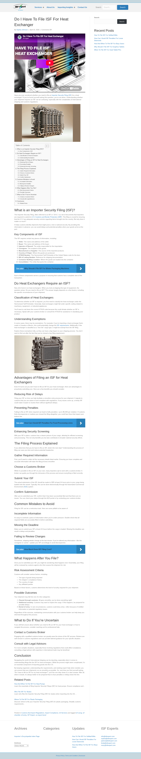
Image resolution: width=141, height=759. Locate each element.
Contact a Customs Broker (27, 196)
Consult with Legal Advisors (27, 199)
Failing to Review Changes (27, 185)
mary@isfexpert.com (108, 745)
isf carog (79, 713)
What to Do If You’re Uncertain (26, 194)
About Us (51, 7)
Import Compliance (51, 713)
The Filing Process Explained (26, 168)
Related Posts (23, 203)
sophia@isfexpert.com (109, 738)
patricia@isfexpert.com (109, 741)
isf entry (24, 715)
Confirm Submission (25, 177)
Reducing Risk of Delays (26, 162)
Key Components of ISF (26, 151)
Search (98, 7)
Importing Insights (65, 7)
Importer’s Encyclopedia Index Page (27, 736)
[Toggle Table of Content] (46, 146)
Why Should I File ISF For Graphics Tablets (109, 47)
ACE (25, 487)
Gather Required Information (27, 171)
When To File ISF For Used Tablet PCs (107, 50)
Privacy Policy (60, 755)
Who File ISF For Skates (22, 692)
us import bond (41, 715)
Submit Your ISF (24, 175)
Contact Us (82, 7)
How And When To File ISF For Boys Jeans (109, 43)
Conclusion (20, 201)
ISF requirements (63, 325)
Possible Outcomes (25, 192)
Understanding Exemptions (27, 157)
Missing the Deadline (25, 183)
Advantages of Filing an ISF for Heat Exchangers (32, 160)
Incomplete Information (26, 181)
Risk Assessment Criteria (26, 190)
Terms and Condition (71, 755)
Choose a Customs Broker (27, 173)
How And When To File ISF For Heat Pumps (29, 684)
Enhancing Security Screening (28, 166)
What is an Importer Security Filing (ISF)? (30, 149)
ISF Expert (31, 715)
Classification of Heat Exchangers (29, 155)
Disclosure (82, 755)
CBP (59, 217)
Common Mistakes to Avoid (26, 179)
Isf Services (63, 713)
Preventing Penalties (25, 164)
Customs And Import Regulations (32, 713)
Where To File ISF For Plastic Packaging (28, 699)
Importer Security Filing (60, 95)
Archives (17, 743)
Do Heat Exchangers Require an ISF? (29, 153)
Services (38, 7)
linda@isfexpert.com (108, 743)
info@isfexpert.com (108, 736)
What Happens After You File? (26, 188)
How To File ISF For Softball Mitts (105, 35)
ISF (70, 95)
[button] (43, 7)
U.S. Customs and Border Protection (44, 217)
